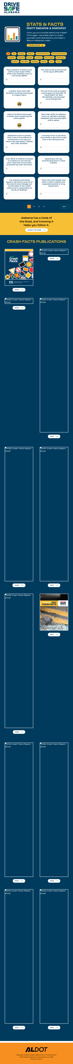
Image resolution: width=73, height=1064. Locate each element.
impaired (21, 57)
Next (64, 206)
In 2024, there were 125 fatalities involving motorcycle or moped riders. (19, 93)
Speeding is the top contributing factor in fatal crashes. (53, 161)
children (30, 53)
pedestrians (61, 57)
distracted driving (43, 53)
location (38, 57)
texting (43, 61)
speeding (35, 61)
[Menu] (68, 8)
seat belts (24, 61)
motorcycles (49, 57)
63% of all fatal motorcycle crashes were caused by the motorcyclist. (19, 116)
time (51, 61)
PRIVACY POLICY (36, 1059)
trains (59, 61)
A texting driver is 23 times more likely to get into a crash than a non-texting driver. (54, 137)
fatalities (12, 57)
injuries (29, 57)
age (14, 53)
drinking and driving (59, 53)
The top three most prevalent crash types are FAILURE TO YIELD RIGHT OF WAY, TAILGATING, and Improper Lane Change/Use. (54, 95)
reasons (15, 61)
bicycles (21, 53)
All (8, 53)
